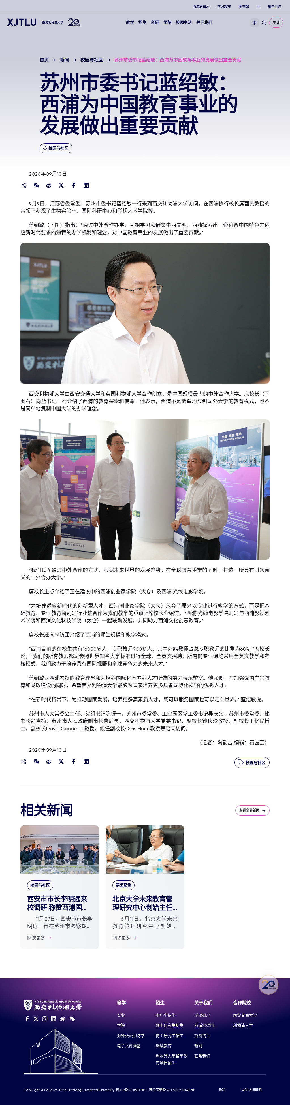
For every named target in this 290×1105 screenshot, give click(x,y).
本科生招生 (166, 1015)
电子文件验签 (129, 1046)
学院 (167, 22)
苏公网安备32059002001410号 (172, 1090)
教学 (130, 22)
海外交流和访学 (131, 1035)
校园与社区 (91, 60)
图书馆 (244, 7)
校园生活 (184, 22)
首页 (44, 60)
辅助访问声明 (251, 1090)
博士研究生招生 (170, 1035)
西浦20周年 (204, 1025)
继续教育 (164, 1046)
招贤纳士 (202, 1035)
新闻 (64, 60)
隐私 (222, 1090)
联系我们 (202, 1056)
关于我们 (204, 22)
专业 (121, 1015)
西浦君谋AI (201, 7)
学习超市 (224, 7)
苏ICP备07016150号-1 (132, 1090)
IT (258, 7)
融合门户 (275, 7)
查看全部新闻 (249, 810)
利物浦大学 (243, 1025)
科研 (155, 22)
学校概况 (202, 1015)
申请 (276, 23)
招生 (142, 22)
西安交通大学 (245, 1015)
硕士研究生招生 (170, 1025)
